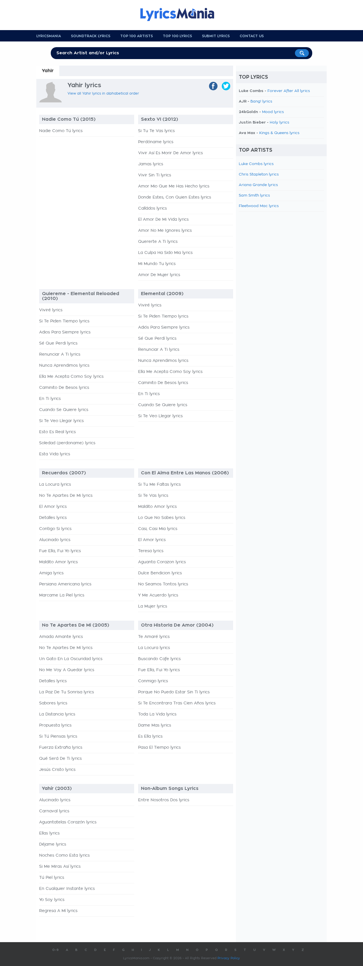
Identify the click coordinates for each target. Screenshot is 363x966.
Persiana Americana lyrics (65, 584)
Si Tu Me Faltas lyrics (159, 485)
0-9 (55, 950)
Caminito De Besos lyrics (64, 388)
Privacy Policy (229, 958)
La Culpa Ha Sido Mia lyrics (165, 253)
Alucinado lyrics (54, 540)
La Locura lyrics (55, 485)
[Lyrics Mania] (181, 14)
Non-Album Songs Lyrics (170, 788)
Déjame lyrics (52, 844)
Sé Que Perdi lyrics (58, 343)
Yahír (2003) (57, 788)
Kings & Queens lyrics (279, 133)
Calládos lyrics (152, 208)
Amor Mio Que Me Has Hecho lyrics (173, 186)
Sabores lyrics (53, 703)
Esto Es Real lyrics (57, 432)
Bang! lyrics (261, 101)
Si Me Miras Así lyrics (60, 867)
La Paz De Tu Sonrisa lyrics (66, 692)
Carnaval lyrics (54, 811)
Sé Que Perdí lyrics (157, 339)
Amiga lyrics (51, 573)
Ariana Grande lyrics (258, 185)
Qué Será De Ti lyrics (60, 759)
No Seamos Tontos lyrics (163, 584)
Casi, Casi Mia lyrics (157, 529)
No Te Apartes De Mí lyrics (65, 648)
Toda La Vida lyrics (157, 714)
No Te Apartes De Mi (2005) (75, 625)
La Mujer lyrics (152, 606)
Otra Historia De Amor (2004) (177, 625)
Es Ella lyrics (150, 736)
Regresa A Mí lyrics (58, 911)
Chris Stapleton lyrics (259, 174)
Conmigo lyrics (153, 681)
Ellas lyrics (49, 833)
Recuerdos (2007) (64, 473)
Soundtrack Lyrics (90, 36)
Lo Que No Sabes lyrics (161, 518)
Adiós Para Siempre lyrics (163, 327)
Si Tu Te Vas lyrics (156, 131)
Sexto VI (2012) (159, 119)
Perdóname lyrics (155, 142)
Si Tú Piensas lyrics (58, 736)
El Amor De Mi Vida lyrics (163, 220)
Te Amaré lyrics (154, 637)
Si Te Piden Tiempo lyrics (64, 321)
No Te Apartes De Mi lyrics (65, 496)
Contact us (252, 36)
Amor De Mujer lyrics (159, 275)
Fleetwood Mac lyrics (259, 206)
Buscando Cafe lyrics (159, 659)
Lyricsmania (48, 36)
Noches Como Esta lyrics (64, 855)
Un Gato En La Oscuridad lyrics (70, 659)
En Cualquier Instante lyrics (67, 889)
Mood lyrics (273, 112)
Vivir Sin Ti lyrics (154, 175)
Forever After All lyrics (288, 91)
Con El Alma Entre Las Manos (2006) (185, 473)
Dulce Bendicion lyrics (160, 573)
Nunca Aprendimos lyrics (64, 366)
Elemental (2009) (162, 293)
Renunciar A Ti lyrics (59, 354)
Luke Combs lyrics (256, 164)
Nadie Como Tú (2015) (69, 119)
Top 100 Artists (136, 36)
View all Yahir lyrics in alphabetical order (103, 93)
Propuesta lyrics (55, 725)
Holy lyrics (279, 122)
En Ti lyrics (50, 399)
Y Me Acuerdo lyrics (158, 595)
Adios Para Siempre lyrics (64, 332)
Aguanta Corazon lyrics (162, 562)
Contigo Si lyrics (55, 529)
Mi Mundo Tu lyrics (157, 264)
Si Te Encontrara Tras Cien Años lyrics (177, 703)
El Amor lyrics (53, 507)
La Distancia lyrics (57, 714)
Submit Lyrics (216, 36)
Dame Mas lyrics (154, 725)
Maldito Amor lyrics (58, 562)
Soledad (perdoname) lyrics (67, 443)
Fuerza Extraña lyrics (60, 748)
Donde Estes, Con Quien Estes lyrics (174, 197)
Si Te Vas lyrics (153, 496)
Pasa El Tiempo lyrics (159, 748)
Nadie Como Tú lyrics (61, 131)
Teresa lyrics (150, 551)
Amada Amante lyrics (61, 637)
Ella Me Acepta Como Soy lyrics (71, 377)
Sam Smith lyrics (254, 195)
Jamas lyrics (150, 164)
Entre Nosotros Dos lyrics (163, 800)
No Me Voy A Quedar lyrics (66, 670)
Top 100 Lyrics (177, 36)
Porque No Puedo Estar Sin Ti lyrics (174, 692)
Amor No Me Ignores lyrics (165, 231)
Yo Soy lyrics (51, 900)
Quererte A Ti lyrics (158, 242)
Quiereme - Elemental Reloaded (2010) (80, 296)
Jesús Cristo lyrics (57, 770)
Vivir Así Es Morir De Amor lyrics (170, 153)
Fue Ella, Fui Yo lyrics (60, 551)
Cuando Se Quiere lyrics (63, 410)
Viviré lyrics (50, 310)
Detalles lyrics (53, 518)
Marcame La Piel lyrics (61, 595)
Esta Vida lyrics (54, 454)
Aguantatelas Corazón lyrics (67, 822)
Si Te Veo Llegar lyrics (61, 421)
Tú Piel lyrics (51, 878)
